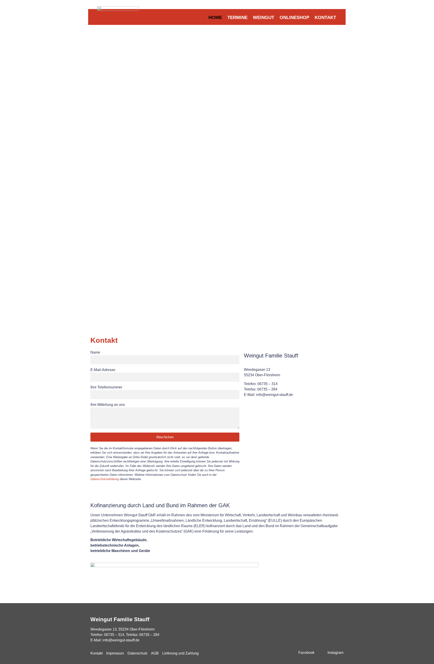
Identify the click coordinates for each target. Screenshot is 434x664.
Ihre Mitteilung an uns (107, 405)
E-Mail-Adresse (102, 370)
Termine (237, 17)
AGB (155, 653)
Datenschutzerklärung (104, 479)
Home (215, 17)
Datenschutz (137, 653)
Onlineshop (294, 17)
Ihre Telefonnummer (106, 387)
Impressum (115, 653)
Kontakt (325, 17)
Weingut (263, 17)
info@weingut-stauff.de (121, 640)
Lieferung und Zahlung (180, 653)
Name (95, 352)
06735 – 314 (114, 635)
